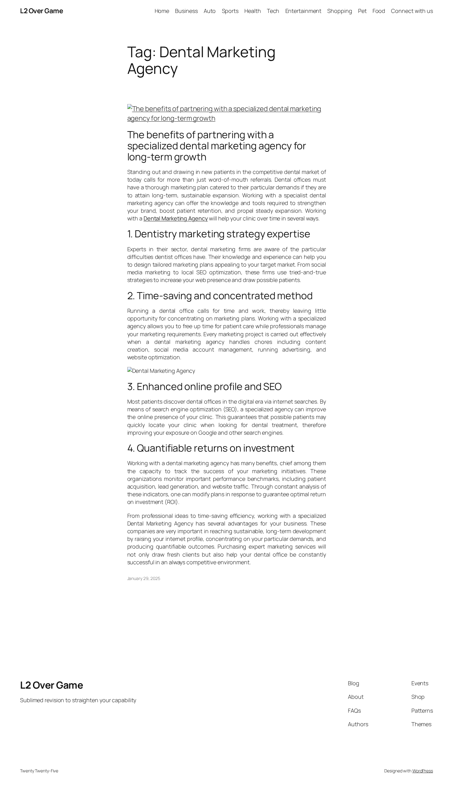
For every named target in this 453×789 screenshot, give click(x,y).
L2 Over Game (41, 10)
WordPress (422, 771)
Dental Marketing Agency (176, 218)
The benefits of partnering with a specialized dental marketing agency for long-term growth (216, 145)
